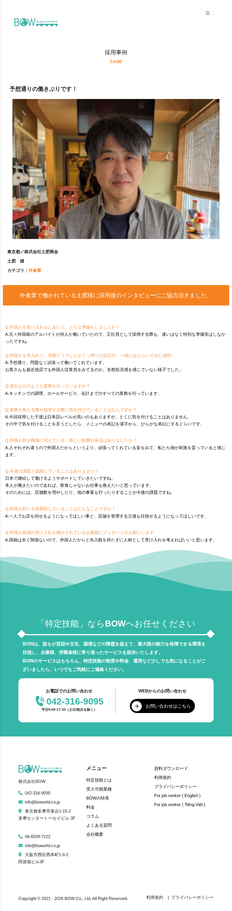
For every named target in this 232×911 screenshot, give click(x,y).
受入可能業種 (99, 789)
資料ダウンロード (171, 768)
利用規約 (162, 777)
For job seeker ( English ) (177, 795)
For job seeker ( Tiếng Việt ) (179, 804)
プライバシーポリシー (175, 786)
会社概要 (94, 834)
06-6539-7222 (37, 836)
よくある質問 (99, 825)
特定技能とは (99, 780)
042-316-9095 (37, 793)
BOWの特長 (97, 798)
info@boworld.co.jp (42, 802)
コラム (92, 816)
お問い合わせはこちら (168, 706)
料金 (90, 807)
